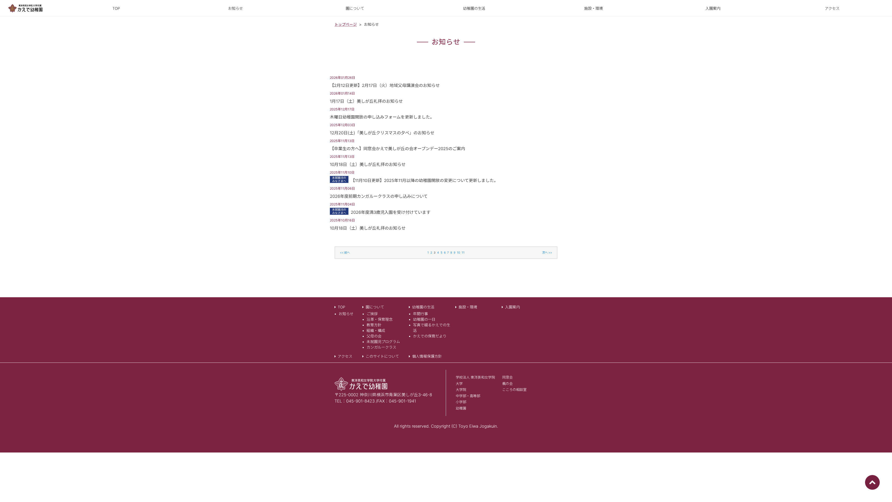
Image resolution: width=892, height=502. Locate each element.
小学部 (461, 402)
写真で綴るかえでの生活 (431, 328)
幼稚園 (461, 408)
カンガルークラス (381, 347)
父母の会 (374, 336)
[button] (355, 8)
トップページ (345, 24)
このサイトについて (382, 356)
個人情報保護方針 (427, 356)
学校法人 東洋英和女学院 (475, 377)
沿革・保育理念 (380, 319)
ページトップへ (872, 482)
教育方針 (374, 325)
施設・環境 (468, 307)
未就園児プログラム (383, 341)
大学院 (461, 389)
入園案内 (512, 307)
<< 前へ (345, 252)
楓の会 (507, 383)
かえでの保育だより (429, 336)
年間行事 (420, 313)
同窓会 (507, 377)
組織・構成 (376, 330)
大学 (459, 383)
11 (463, 252)
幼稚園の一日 (424, 319)
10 (458, 252)
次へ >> (547, 252)
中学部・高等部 (468, 396)
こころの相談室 (514, 389)
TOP (341, 307)
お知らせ (346, 313)
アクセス (345, 356)
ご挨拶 (372, 313)
